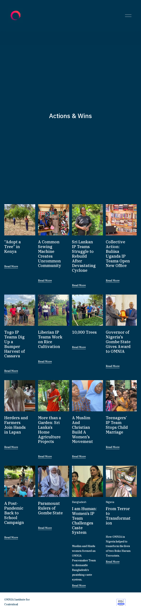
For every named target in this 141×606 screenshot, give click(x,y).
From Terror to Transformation (118, 515)
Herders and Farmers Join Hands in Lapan (16, 424)
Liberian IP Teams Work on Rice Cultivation (50, 339)
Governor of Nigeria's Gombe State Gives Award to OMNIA (118, 342)
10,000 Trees (84, 332)
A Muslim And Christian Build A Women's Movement (82, 429)
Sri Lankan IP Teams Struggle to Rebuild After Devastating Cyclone (84, 256)
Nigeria (110, 502)
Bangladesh (79, 502)
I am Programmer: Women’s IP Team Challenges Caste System (84, 520)
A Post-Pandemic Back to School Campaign (14, 513)
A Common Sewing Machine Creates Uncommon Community (49, 253)
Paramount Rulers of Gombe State (50, 508)
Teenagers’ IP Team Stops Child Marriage (117, 424)
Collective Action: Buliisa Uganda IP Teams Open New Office (118, 253)
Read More (11, 266)
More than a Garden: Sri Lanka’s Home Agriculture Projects (49, 429)
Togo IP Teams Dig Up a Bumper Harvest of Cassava (14, 344)
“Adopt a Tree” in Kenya (12, 246)
